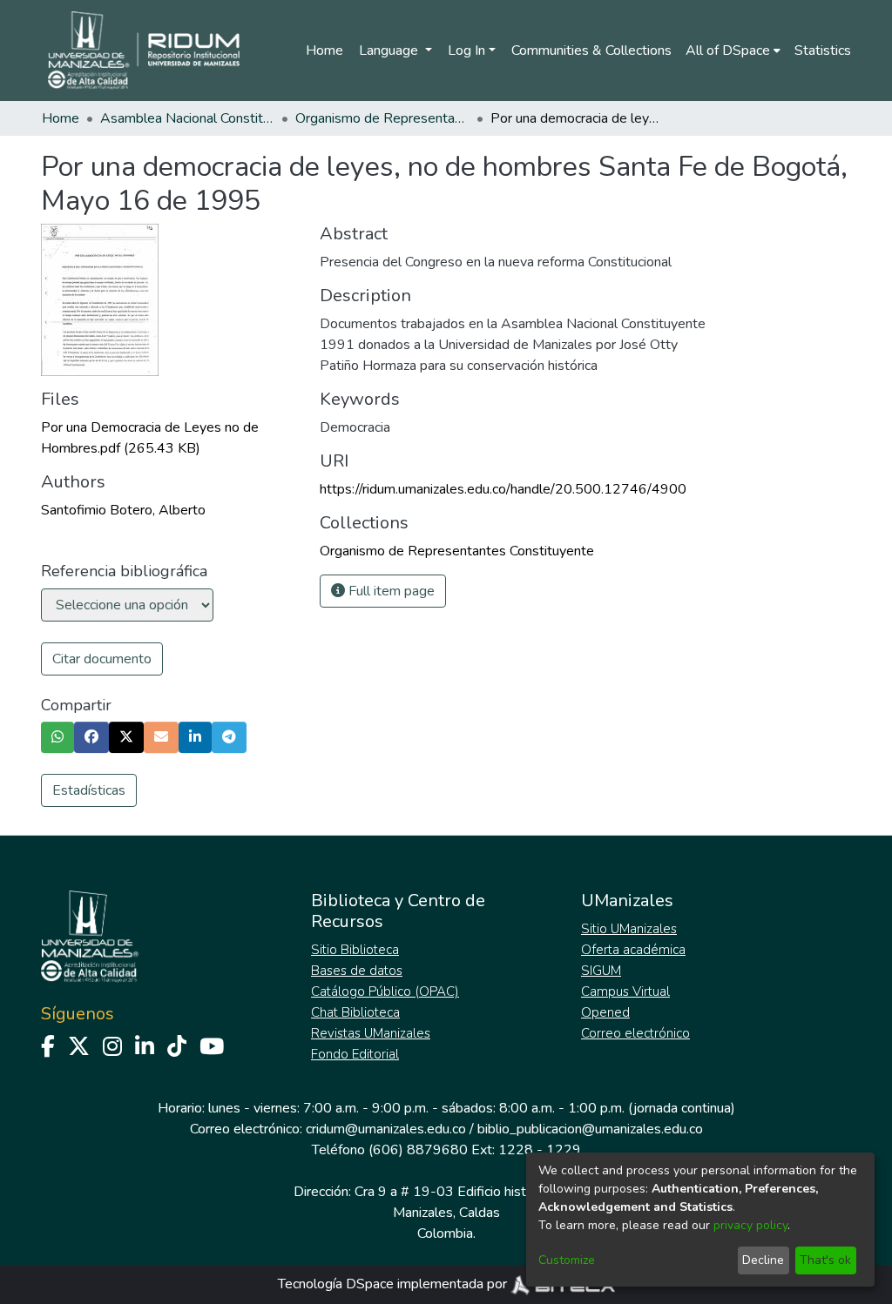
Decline (763, 1260)
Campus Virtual (625, 991)
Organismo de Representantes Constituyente (382, 118)
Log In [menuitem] (466, 50)
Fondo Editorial (355, 1054)
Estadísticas (88, 790)
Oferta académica (633, 949)
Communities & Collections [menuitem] (591, 50)
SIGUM (601, 970)
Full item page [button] (390, 591)
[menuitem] (733, 50)
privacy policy (750, 1225)
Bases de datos (356, 970)
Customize (566, 1260)
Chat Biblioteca (355, 1012)
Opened (605, 1012)
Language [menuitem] (390, 50)
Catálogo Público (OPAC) (385, 991)
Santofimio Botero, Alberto (123, 510)
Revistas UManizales (370, 1033)
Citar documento (102, 659)
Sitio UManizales (629, 929)
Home (324, 50)
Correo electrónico (635, 1033)
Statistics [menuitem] (822, 50)
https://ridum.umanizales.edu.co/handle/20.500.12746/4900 (503, 489)
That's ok (825, 1260)
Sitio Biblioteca (355, 949)
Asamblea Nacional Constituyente (187, 118)
